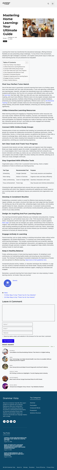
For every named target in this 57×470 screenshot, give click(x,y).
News (5, 41)
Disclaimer (32, 467)
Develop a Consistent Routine (12, 74)
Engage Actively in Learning (11, 78)
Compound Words (35, 408)
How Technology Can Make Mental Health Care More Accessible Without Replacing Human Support (30, 359)
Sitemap (25, 467)
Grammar (32, 403)
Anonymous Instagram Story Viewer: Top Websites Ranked (27, 386)
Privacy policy (50, 467)
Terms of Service (40, 467)
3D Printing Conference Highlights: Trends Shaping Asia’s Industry (29, 373)
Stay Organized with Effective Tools (14, 72)
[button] (48, 3)
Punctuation (33, 405)
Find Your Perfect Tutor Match (12, 64)
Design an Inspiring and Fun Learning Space (16, 76)
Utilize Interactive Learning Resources (14, 66)
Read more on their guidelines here (35, 260)
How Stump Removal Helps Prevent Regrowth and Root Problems (29, 367)
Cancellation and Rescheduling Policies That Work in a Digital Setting (30, 352)
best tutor (7, 95)
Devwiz (5, 38)
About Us (19, 467)
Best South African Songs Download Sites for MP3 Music (26, 379)
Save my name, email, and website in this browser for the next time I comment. (27, 336)
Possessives (33, 410)
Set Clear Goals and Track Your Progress (15, 70)
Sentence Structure (35, 413)
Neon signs (5, 222)
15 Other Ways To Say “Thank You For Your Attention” (20, 295)
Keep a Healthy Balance (10, 80)
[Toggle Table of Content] (26, 62)
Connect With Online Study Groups (13, 68)
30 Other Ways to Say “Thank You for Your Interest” (19, 297)
